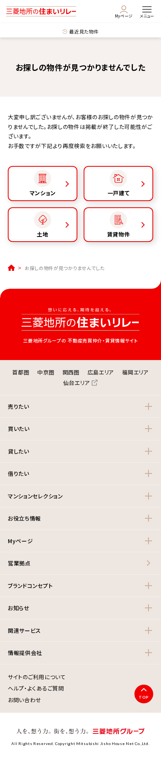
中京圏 (45, 372)
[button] (80, 407)
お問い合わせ (24, 700)
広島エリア (101, 372)
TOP (144, 697)
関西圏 (71, 372)
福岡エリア (135, 372)
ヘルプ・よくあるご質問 (36, 688)
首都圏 (20, 372)
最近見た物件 (83, 31)
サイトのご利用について (37, 677)
